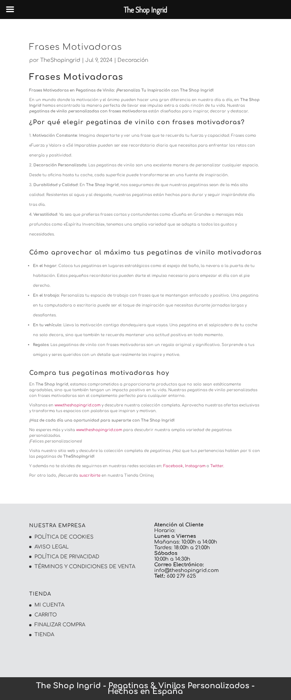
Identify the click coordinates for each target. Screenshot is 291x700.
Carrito (45, 615)
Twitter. (217, 466)
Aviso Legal (51, 547)
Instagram (195, 466)
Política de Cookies (64, 537)
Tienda (44, 634)
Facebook (172, 466)
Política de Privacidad (66, 556)
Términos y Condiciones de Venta (84, 566)
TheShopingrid (60, 60)
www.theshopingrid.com (77, 405)
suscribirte (89, 475)
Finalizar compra (59, 624)
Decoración (132, 60)
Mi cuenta (49, 605)
